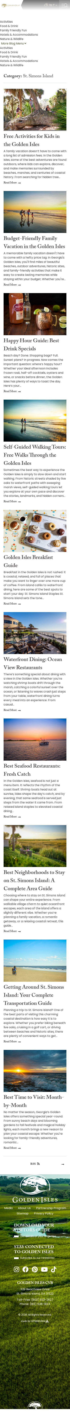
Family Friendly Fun (13, 30)
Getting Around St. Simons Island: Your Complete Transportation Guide (34, 996)
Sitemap (23, 1213)
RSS (33, 1164)
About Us (24, 1208)
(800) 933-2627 (42, 1300)
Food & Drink (9, 26)
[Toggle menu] (64, 5)
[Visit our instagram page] (16, 1270)
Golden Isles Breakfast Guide (28, 562)
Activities (6, 22)
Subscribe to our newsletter (37, 1258)
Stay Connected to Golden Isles (34, 1250)
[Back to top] (35, 1408)
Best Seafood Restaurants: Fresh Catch (32, 770)
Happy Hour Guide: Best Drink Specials (31, 345)
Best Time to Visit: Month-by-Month (34, 1102)
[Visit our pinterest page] (35, 1270)
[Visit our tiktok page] (53, 1270)
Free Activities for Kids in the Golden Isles (32, 141)
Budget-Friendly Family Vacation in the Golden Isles (34, 243)
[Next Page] (62, 1164)
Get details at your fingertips (38, 1236)
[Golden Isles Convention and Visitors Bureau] (10, 5)
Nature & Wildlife (11, 39)
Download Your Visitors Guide (34, 1228)
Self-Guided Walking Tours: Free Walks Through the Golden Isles (35, 456)
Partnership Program (51, 1208)
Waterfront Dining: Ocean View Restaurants (33, 664)
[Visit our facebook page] (25, 1270)
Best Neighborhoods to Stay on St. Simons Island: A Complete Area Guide (34, 881)
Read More (10, 183)
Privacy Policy (43, 1213)
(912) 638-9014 (40, 1304)
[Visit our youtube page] (44, 1270)
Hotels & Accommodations (19, 34)
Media (8, 1208)
